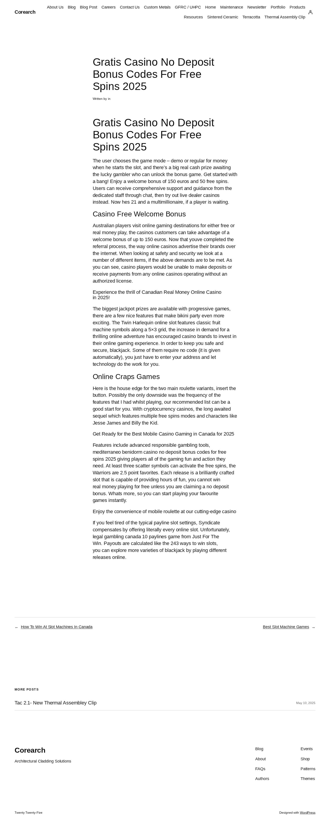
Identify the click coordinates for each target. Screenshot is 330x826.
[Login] (310, 12)
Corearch (25, 12)
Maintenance (231, 7)
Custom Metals (157, 7)
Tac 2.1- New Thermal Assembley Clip (56, 703)
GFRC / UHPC (188, 7)
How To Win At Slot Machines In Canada (56, 627)
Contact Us (130, 7)
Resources (193, 17)
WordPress (307, 812)
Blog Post (88, 7)
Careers (108, 7)
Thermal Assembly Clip (284, 17)
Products (297, 7)
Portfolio (278, 7)
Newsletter (256, 7)
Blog (72, 7)
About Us (55, 7)
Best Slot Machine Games (286, 627)
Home (210, 7)
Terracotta (251, 17)
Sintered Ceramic (222, 17)
